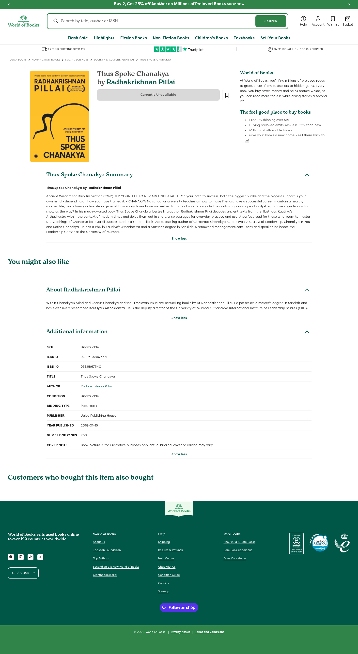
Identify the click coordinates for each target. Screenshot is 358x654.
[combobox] (167, 21)
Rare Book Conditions (238, 549)
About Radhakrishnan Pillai (83, 290)
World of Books (156, 631)
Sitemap (163, 591)
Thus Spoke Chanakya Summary (89, 175)
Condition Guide (169, 574)
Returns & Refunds (170, 549)
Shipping (164, 541)
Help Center (166, 558)
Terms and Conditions (209, 631)
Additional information (77, 332)
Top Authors (101, 558)
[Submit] (55, 21)
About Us (99, 541)
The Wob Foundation (107, 549)
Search (271, 21)
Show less (179, 238)
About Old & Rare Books (239, 541)
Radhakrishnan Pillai (141, 83)
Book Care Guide (235, 558)
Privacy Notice (180, 631)
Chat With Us (166, 566)
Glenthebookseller (105, 574)
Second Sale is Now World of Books (116, 566)
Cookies (163, 582)
